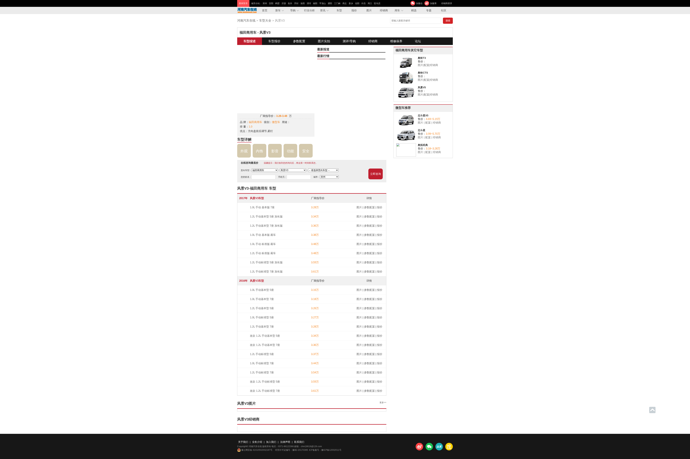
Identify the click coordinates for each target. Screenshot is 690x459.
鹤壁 (277, 3)
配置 (426, 65)
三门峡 (337, 3)
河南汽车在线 (246, 20)
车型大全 (265, 20)
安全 (305, 151)
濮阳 (330, 3)
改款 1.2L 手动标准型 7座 (265, 390)
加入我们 (271, 441)
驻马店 (377, 3)
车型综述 (249, 41)
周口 (370, 3)
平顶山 (322, 3)
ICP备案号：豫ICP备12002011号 (325, 450)
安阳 (271, 3)
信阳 (357, 3)
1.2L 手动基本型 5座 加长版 (266, 216)
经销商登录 (446, 3)
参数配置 (299, 41)
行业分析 (309, 10)
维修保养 (396, 41)
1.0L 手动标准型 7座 (262, 363)
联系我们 (299, 441)
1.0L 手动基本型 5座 (262, 289)
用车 (397, 10)
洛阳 (302, 3)
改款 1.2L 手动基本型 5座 (265, 335)
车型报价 (274, 41)
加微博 (433, 3)
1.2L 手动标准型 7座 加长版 (266, 271)
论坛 (418, 41)
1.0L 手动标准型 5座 (262, 317)
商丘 (344, 3)
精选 (414, 10)
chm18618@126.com (311, 446)
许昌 (363, 3)
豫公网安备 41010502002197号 (256, 450)
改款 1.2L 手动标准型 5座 (265, 381)
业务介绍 (257, 441)
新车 (278, 10)
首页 (264, 10)
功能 (290, 151)
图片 (369, 10)
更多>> (383, 402)
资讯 (322, 10)
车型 (339, 10)
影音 (275, 151)
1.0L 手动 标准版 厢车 (263, 244)
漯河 (309, 3)
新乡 (351, 3)
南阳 (315, 3)
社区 (443, 10)
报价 (354, 10)
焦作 (290, 3)
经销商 (384, 10)
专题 (428, 10)
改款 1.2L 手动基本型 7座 (265, 344)
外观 (244, 151)
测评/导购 (349, 41)
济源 (284, 3)
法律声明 (285, 441)
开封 (296, 3)
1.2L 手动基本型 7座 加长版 (266, 225)
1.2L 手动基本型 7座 (262, 326)
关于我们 (243, 441)
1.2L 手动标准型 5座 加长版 (266, 262)
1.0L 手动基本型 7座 (262, 299)
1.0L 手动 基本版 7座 (262, 207)
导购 (293, 10)
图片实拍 (324, 41)
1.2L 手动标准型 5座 (262, 354)
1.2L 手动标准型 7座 (262, 372)
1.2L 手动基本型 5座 (262, 308)
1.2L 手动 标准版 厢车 (263, 253)
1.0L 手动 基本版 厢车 (263, 234)
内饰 (259, 151)
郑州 (265, 3)
